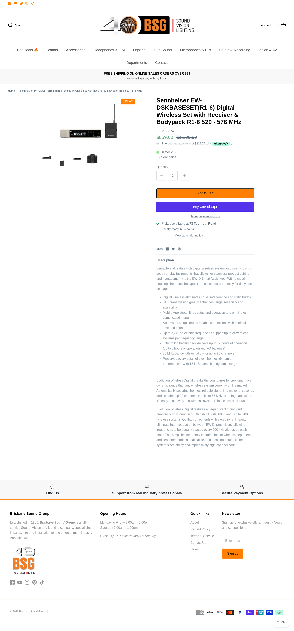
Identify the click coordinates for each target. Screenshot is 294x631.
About (194, 522)
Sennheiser (169, 157)
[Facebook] (9, 3)
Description (165, 260)
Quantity (162, 167)
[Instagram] (21, 3)
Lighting (139, 50)
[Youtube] (15, 3)
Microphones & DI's (195, 50)
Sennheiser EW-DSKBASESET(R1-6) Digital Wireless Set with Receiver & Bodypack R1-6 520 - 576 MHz (81, 90)
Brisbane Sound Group (32, 611)
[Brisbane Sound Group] (147, 25)
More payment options (205, 216)
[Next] (132, 122)
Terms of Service (202, 536)
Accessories (75, 50)
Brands (52, 50)
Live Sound (163, 50)
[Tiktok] (32, 3)
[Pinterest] (26, 3)
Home (11, 90)
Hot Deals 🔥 (27, 50)
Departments (136, 63)
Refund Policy (200, 529)
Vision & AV (267, 50)
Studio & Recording (234, 50)
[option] (88, 122)
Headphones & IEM (109, 50)
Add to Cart (205, 193)
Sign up (232, 553)
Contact (161, 63)
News (194, 549)
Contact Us (198, 542)
